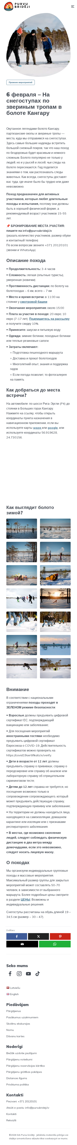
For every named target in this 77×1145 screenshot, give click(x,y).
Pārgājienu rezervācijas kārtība (25, 1065)
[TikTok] (37, 973)
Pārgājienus (13, 1011)
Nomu (10, 1030)
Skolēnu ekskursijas (18, 1023)
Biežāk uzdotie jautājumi (21, 1053)
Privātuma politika (17, 1084)
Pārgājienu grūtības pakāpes (24, 1072)
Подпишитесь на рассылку (49, 319)
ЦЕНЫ (25, 899)
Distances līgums (16, 1078)
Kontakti (11, 1114)
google (53, 428)
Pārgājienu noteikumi (19, 1059)
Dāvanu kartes (15, 1036)
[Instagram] (19, 973)
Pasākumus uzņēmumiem (22, 1017)
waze (37, 428)
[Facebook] (10, 973)
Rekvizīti (11, 1120)
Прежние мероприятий (20, 82)
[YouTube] (28, 973)
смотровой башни (33, 302)
